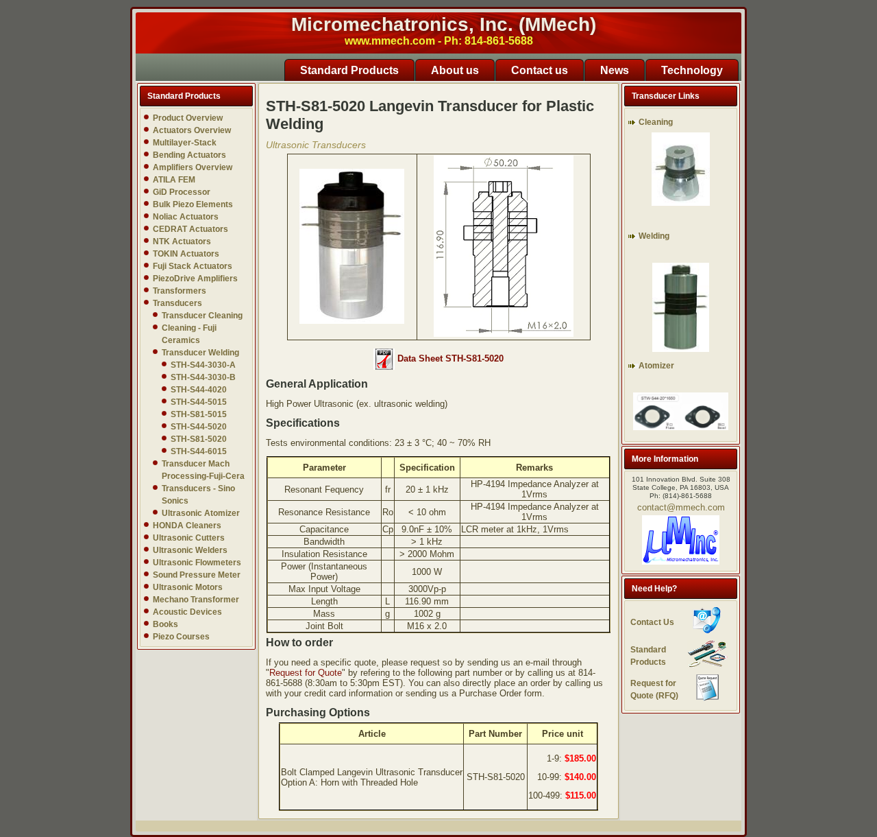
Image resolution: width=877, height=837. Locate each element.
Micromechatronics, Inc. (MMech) (443, 24)
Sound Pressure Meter (196, 575)
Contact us (539, 70)
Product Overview (188, 118)
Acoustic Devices (187, 612)
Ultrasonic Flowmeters (197, 562)
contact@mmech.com (681, 507)
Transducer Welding (200, 352)
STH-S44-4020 (199, 389)
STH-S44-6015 (199, 451)
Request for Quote (305, 673)
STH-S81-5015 (199, 414)
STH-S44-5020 (199, 427)
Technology (692, 70)
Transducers (177, 303)
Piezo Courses (181, 636)
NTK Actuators (182, 241)
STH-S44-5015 (199, 402)
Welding (654, 236)
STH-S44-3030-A (203, 365)
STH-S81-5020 (199, 439)
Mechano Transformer (196, 599)
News (614, 70)
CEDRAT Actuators (190, 229)
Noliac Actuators (186, 217)
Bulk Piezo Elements (193, 204)
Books (165, 624)
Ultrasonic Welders (190, 550)
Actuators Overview (192, 130)
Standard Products (349, 70)
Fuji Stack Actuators (192, 266)
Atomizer (656, 365)
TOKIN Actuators (186, 254)
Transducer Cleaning (202, 315)
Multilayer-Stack (185, 143)
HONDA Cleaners (187, 525)
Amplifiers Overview (192, 167)
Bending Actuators (189, 155)
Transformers (179, 291)
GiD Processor (181, 192)
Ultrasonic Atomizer (201, 513)
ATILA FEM (174, 180)
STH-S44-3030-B (203, 377)
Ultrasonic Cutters (189, 538)
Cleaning (656, 122)
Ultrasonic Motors (188, 587)
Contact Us (652, 622)
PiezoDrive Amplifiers (195, 278)
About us (455, 70)
